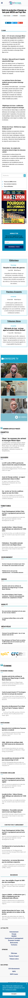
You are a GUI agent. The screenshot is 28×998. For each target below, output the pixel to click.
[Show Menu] (2, 3)
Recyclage (13, 265)
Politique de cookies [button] (10, 989)
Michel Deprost (17, 270)
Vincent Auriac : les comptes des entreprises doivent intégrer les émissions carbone (14, 150)
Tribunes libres (14, 321)
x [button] (26, 983)
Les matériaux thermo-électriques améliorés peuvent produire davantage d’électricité (12, 82)
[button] (14, 370)
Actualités (22, 15)
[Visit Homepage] (15, 3)
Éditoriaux (14, 260)
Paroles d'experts (14, 292)
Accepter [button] (14, 994)
